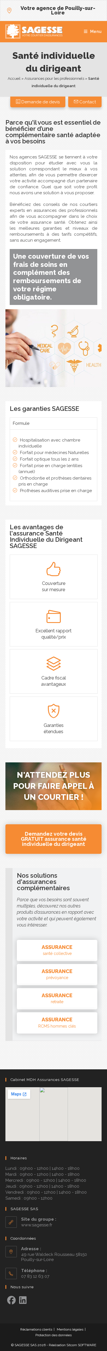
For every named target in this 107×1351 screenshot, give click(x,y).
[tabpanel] (54, 465)
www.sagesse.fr (36, 1224)
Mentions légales (70, 1329)
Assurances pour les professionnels (54, 78)
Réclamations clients (36, 1329)
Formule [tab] (21, 423)
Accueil (14, 78)
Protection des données (53, 1335)
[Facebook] (11, 1300)
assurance (57, 950)
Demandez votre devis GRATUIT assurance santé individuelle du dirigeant (53, 839)
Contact (87, 101)
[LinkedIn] (23, 1300)
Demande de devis (40, 101)
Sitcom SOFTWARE (81, 1345)
